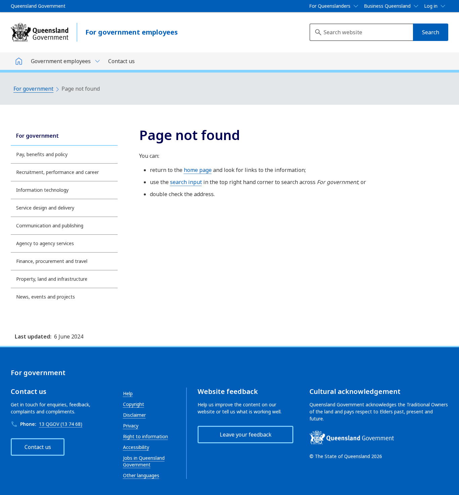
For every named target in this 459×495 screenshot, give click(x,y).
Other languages (141, 475)
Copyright (133, 404)
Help (128, 393)
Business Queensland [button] (387, 6)
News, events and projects (45, 297)
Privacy (130, 425)
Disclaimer (134, 415)
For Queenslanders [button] (329, 6)
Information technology (42, 190)
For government (33, 88)
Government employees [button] (61, 61)
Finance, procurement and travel (51, 261)
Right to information (145, 436)
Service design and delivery (45, 208)
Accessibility (136, 447)
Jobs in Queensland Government (144, 461)
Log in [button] (430, 6)
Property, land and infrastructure (51, 279)
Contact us (121, 61)
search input (186, 182)
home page (198, 170)
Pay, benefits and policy (42, 154)
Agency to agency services (45, 243)
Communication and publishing (49, 225)
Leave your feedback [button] (246, 434)
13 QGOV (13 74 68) (60, 424)
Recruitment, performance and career (57, 172)
